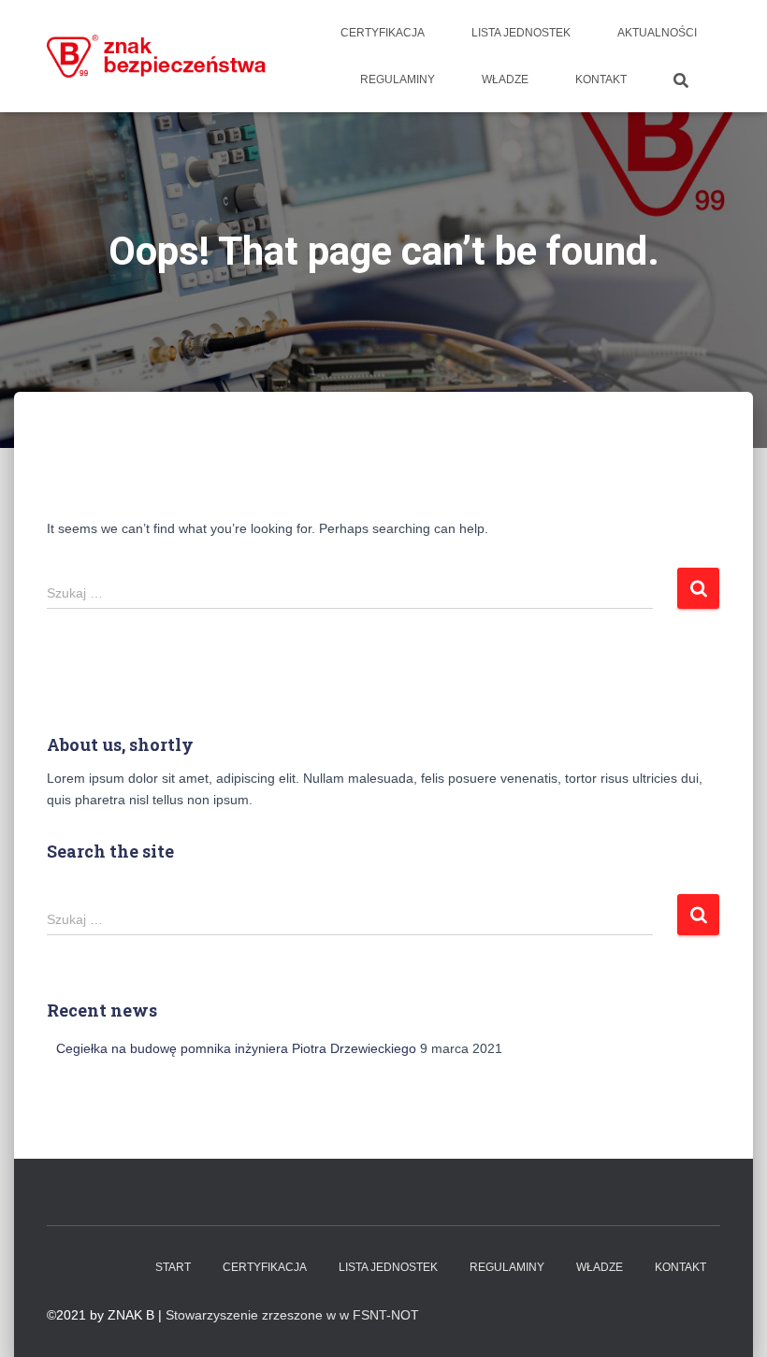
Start (173, 1267)
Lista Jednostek (521, 32)
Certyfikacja (382, 32)
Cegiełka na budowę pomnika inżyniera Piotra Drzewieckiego (236, 1048)
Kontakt (601, 79)
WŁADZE (505, 79)
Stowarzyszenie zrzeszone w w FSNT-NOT (292, 1314)
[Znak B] (157, 56)
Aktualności (657, 32)
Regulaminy (397, 79)
